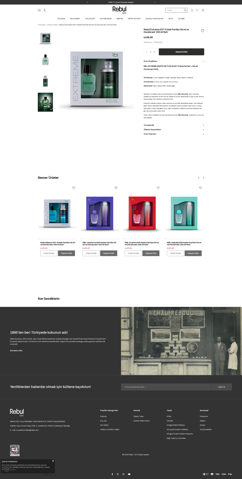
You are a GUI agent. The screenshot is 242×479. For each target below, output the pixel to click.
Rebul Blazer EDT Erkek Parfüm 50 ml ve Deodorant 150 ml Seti (57, 244)
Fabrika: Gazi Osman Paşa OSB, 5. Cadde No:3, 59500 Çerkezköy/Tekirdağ (40, 426)
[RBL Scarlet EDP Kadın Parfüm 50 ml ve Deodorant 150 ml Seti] (142, 212)
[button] (38, 239)
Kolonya (103, 416)
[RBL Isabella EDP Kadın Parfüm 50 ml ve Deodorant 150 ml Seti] (184, 212)
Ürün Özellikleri (150, 61)
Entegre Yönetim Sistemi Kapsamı (180, 434)
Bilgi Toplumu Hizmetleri (176, 438)
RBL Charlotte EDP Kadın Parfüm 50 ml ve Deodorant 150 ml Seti (99, 244)
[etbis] (15, 450)
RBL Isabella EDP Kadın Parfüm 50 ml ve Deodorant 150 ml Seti (184, 244)
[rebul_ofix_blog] (181, 341)
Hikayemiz (204, 416)
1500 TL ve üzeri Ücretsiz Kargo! (121, 2)
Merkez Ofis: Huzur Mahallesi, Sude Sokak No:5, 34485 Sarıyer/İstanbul (37, 421)
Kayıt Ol (221, 387)
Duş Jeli (103, 421)
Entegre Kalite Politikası (176, 425)
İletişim (202, 421)
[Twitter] (118, 474)
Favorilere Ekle (73, 188)
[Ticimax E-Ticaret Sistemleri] (47, 474)
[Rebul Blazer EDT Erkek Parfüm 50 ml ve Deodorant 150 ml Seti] (57, 212)
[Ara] (185, 10)
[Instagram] (123, 474)
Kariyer (202, 425)
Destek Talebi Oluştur (141, 421)
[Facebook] (112, 474)
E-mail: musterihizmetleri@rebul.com (24, 430)
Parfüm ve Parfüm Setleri (109, 430)
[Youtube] (129, 474)
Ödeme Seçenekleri (152, 130)
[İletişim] (45, 10)
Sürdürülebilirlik (206, 430)
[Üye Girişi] (192, 10)
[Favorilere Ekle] (202, 30)
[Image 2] (17, 412)
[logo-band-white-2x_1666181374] (217, 474)
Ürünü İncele (48, 253)
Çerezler (170, 421)
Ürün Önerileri (150, 134)
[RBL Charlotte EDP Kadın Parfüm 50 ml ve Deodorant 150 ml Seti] (100, 212)
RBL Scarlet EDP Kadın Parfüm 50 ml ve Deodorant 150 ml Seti (142, 244)
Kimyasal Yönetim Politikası (177, 430)
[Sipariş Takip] (39, 10)
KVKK (169, 416)
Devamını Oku (16, 351)
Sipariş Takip (138, 416)
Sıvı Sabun (104, 425)
